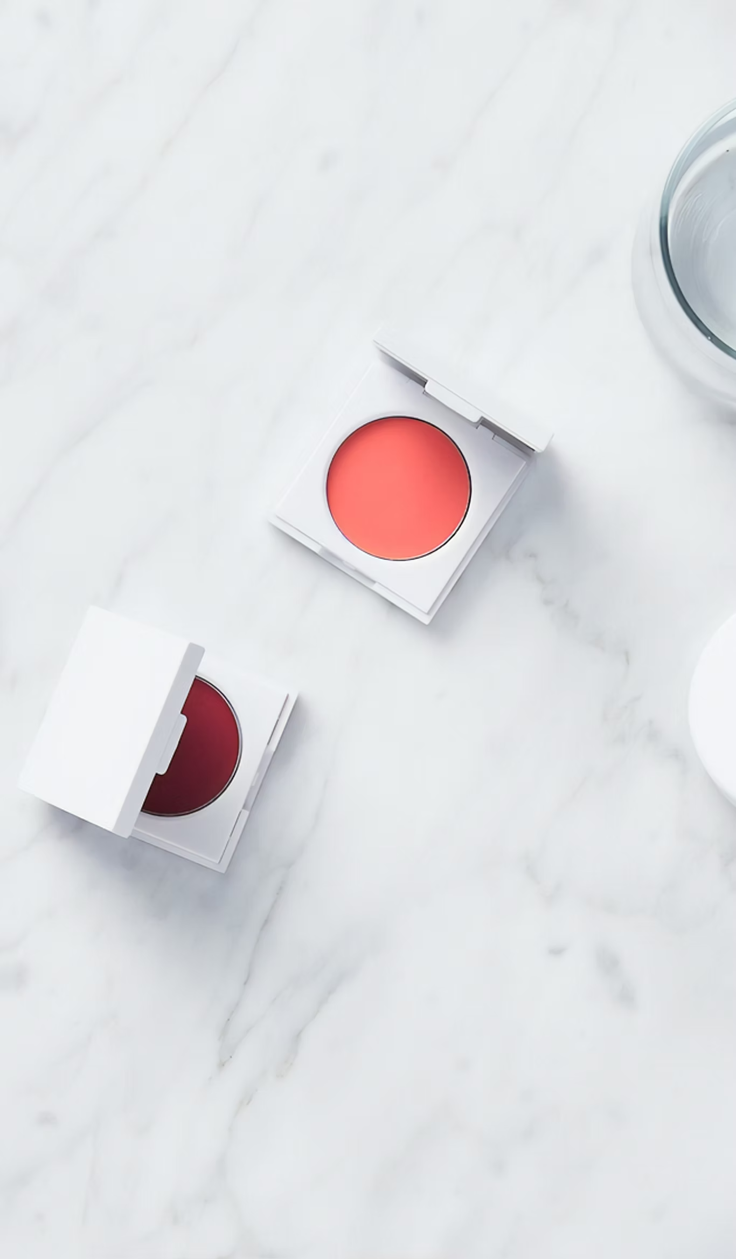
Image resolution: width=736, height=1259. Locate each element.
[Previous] (93, 581)
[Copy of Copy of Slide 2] (460, 773)
